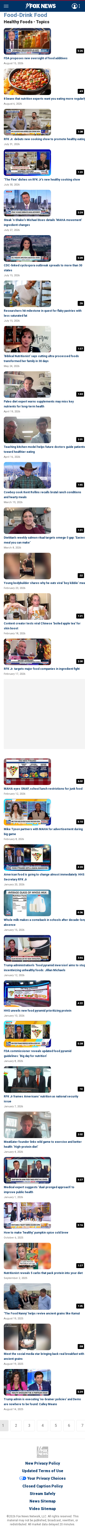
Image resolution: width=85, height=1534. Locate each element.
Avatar (74, 6)
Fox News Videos (41, 6)
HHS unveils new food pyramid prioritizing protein (37, 1010)
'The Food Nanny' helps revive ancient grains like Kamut (42, 1313)
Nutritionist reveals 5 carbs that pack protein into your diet (43, 1273)
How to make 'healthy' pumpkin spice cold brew (36, 1232)
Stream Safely (42, 1493)
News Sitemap (43, 1501)
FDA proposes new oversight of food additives (36, 58)
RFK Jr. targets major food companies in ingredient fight (42, 668)
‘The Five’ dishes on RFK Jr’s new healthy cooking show (42, 179)
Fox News (42, 1452)
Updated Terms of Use (42, 1471)
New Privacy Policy (42, 1463)
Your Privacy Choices (46, 1478)
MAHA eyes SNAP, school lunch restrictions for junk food (43, 788)
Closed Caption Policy (42, 1486)
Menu (6, 6)
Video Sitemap (42, 1508)
